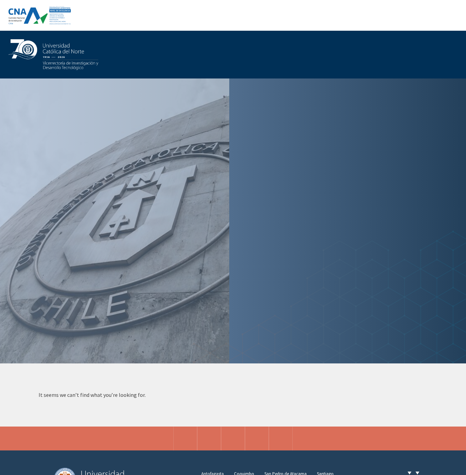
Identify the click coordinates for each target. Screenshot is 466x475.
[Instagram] (185, 438)
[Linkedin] (257, 438)
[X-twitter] (233, 438)
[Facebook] (209, 438)
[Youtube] (281, 438)
